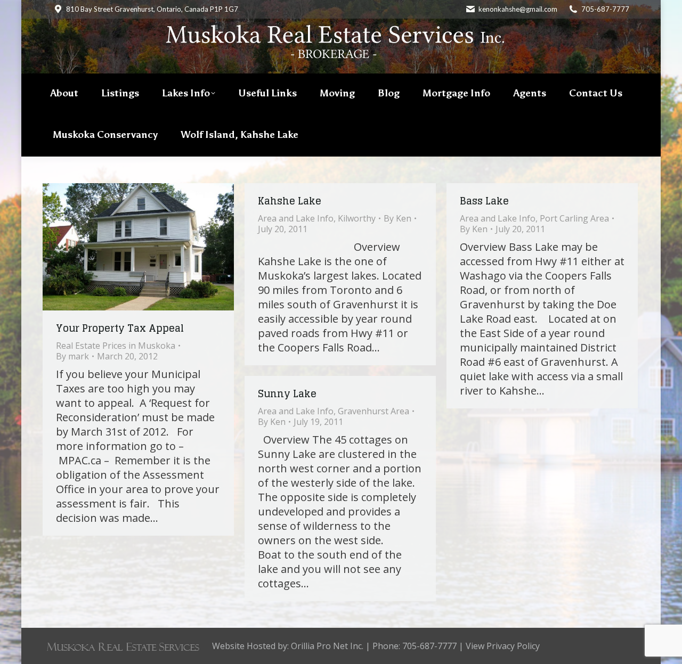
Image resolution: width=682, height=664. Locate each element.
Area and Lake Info (296, 218)
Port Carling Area (574, 218)
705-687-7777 (605, 9)
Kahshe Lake (289, 200)
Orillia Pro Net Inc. (327, 646)
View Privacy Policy (503, 646)
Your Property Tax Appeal (120, 328)
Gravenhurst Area (373, 411)
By (72, 356)
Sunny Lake (287, 393)
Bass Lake (484, 200)
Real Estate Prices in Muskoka (115, 345)
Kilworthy (357, 218)
